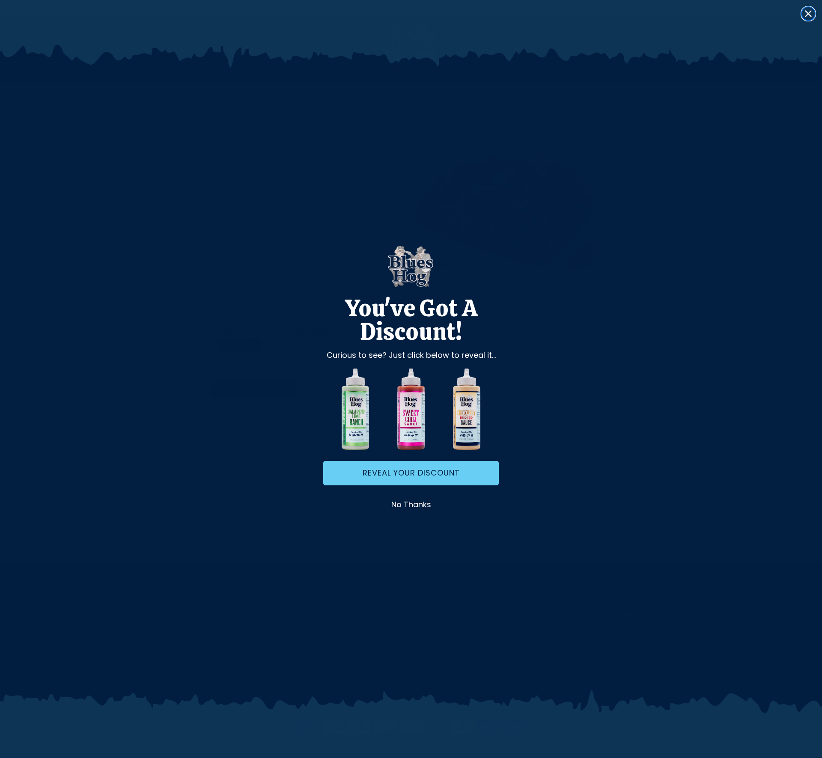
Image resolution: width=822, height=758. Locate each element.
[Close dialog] (808, 14)
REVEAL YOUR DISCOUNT (411, 472)
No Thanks (411, 504)
